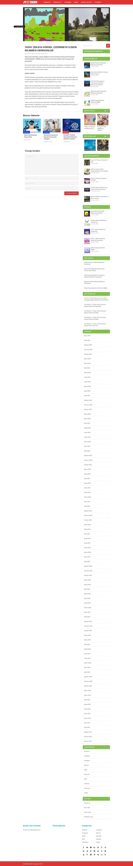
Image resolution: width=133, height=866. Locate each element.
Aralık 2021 (87, 492)
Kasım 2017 (87, 718)
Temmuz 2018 (88, 681)
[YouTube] (83, 854)
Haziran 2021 (88, 520)
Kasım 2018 (87, 663)
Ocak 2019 (87, 653)
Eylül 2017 (87, 727)
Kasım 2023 (87, 386)
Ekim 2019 (87, 612)
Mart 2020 (87, 589)
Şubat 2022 (87, 483)
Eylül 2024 (87, 340)
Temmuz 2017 (88, 736)
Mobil (76, 2)
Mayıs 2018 (87, 690)
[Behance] (87, 847)
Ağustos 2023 (88, 400)
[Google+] (94, 847)
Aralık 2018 (87, 658)
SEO (85, 779)
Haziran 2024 (88, 354)
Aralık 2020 (87, 547)
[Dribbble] (105, 847)
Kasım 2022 (87, 441)
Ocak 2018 (87, 709)
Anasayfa (47, 2)
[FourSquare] (87, 854)
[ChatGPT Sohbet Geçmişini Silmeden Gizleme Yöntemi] (71, 125)
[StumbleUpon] (98, 851)
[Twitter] (90, 851)
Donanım (86, 751)
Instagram (87, 760)
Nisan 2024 (87, 363)
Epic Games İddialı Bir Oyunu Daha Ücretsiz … (99, 73)
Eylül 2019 (87, 617)
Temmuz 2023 (88, 405)
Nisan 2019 (87, 640)
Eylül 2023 (87, 395)
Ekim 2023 (87, 391)
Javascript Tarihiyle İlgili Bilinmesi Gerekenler (97, 212)
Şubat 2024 (87, 372)
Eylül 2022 (87, 451)
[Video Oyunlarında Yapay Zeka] (32, 125)
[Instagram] (101, 847)
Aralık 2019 (87, 603)
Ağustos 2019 (88, 621)
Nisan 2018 (87, 695)
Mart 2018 (87, 699)
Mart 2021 (87, 534)
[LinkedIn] (83, 851)
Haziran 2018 (88, 686)
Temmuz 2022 (88, 460)
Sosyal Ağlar (86, 2)
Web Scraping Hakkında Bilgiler (98, 248)
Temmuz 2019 (88, 626)
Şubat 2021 (87, 538)
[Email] (101, 854)
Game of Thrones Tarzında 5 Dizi (99, 161)
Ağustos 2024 (88, 345)
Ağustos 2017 (88, 732)
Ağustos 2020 (88, 566)
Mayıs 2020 (87, 580)
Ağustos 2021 (88, 511)
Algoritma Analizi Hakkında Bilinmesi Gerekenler (98, 92)
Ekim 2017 (87, 723)
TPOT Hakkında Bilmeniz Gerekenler (98, 230)
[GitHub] (105, 851)
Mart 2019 (87, 644)
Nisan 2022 (87, 474)
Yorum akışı (87, 812)
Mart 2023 (87, 423)
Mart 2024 (87, 368)
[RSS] (105, 854)
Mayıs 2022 (87, 469)
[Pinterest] (98, 847)
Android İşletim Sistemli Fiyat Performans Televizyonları (99, 188)
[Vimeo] (94, 851)
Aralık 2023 (87, 381)
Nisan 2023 (87, 418)
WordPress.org (88, 816)
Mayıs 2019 (87, 635)
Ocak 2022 (87, 487)
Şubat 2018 (87, 704)
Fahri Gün (28, 53)
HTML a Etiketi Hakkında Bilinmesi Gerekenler (98, 239)
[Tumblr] (101, 851)
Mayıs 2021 (87, 524)
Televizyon (87, 788)
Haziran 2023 (88, 409)
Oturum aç (87, 803)
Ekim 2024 (87, 335)
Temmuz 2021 (88, 515)
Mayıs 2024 (87, 358)
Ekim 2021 (87, 501)
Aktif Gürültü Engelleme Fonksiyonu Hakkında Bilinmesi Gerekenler (97, 82)
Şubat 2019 (87, 649)
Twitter (86, 793)
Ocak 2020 (87, 598)
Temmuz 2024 (88, 349)
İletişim (97, 2)
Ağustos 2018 (88, 676)
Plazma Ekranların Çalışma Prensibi (98, 179)
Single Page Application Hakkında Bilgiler (97, 101)
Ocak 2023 (87, 432)
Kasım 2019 (87, 607)
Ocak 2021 (87, 543)
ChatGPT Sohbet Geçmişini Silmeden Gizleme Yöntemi (70, 137)
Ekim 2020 (87, 557)
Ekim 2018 (87, 667)
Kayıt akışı (87, 807)
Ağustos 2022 (88, 455)
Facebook (87, 756)
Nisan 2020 (87, 584)
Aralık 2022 (87, 437)
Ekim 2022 (87, 446)
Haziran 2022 (88, 464)
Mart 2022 (87, 478)
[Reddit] (90, 854)
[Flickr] (90, 847)
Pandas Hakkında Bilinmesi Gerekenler (98, 221)
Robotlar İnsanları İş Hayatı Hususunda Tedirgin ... (51, 137)
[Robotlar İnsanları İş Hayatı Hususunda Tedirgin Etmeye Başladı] (52, 125)
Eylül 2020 (87, 561)
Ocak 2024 (87, 377)
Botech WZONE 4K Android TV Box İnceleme (100, 197)
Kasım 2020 (87, 552)
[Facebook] (83, 847)
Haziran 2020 (88, 575)
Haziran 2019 (88, 630)
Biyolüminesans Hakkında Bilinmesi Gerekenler (98, 63)
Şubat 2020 (87, 593)
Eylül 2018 (87, 672)
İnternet (66, 132)
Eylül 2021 (87, 506)
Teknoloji (57, 2)
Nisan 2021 (87, 529)
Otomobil (67, 2)
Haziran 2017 (88, 741)
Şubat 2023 (87, 428)
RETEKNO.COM (27, 864)
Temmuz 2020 (88, 570)
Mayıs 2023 (87, 414)
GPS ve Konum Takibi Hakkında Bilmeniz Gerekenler (99, 170)
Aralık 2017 (87, 713)
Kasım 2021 (87, 497)
